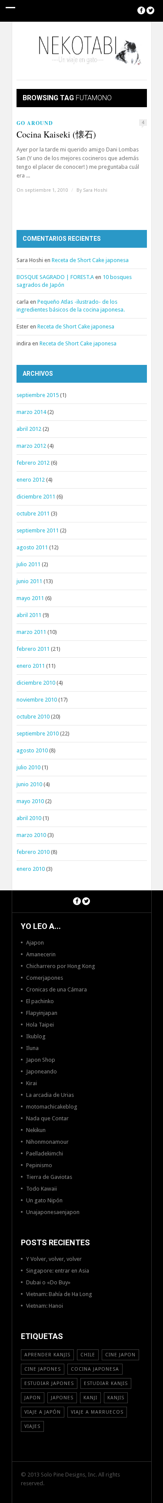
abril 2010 (29, 818)
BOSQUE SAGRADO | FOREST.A (55, 277)
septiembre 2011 (38, 530)
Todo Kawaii (41, 1188)
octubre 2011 (33, 513)
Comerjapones (44, 978)
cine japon (120, 1355)
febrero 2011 (33, 649)
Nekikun (36, 1130)
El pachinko (40, 1001)
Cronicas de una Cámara (56, 989)
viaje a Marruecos (97, 1412)
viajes (32, 1426)
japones (62, 1398)
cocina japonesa (95, 1369)
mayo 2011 (30, 598)
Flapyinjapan (41, 1013)
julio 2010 (28, 767)
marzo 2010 (31, 835)
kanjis (115, 1398)
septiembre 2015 (38, 395)
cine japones (42, 1369)
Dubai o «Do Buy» (48, 1282)
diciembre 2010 (36, 682)
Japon (32, 1398)
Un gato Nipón (44, 1200)
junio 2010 (29, 784)
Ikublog (36, 1036)
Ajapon (35, 942)
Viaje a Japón (42, 1412)
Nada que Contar (47, 1118)
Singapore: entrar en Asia (57, 1270)
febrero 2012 (33, 462)
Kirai (31, 1083)
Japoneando (41, 1071)
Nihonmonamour (47, 1142)
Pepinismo (39, 1165)
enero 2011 (31, 666)
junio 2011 (29, 581)
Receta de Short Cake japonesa (90, 260)
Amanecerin (41, 954)
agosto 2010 (32, 750)
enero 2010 (31, 869)
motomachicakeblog (51, 1106)
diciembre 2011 (36, 496)
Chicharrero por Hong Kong (60, 966)
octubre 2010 (33, 716)
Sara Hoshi (95, 190)
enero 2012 (31, 479)
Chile (87, 1355)
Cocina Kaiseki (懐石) (56, 134)
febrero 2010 (33, 852)
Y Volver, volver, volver (54, 1259)
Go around (35, 123)
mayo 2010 (30, 801)
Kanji (90, 1398)
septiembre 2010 (38, 733)
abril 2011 (29, 615)
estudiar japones (49, 1383)
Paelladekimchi (44, 1153)
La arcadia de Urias (50, 1095)
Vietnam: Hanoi (44, 1306)
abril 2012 (29, 429)
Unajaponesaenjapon (53, 1212)
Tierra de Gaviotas (49, 1177)
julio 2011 (28, 564)
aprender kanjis (47, 1355)
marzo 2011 (31, 632)
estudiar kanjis (106, 1383)
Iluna (32, 1048)
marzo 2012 (31, 446)
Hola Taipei (40, 1024)
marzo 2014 (31, 412)
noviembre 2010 (37, 699)
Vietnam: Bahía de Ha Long (59, 1294)
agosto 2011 (32, 547)
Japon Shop (40, 1060)
